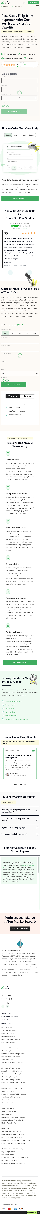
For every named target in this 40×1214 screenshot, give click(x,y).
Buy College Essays (8, 1152)
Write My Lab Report (8, 1031)
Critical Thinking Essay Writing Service (14, 1157)
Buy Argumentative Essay (10, 1057)
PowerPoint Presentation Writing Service (15, 1140)
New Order (33, 2)
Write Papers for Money (9, 1111)
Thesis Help (5, 1100)
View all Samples (20, 784)
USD (5, 333)
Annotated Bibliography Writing (12, 1062)
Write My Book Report (9, 1091)
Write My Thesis (7, 1059)
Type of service (5, 337)
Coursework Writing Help (13, 701)
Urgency (3, 361)
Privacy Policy (6, 1023)
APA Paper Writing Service (10, 1068)
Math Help (5, 1129)
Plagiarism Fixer (6, 1114)
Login (23, 2)
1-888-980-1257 (18, 6)
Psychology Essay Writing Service (16, 719)
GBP (20, 333)
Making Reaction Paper (9, 1123)
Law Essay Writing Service (10, 1080)
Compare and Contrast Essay (12, 1149)
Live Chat (6, 6)
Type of (5, 345)
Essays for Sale (10, 712)
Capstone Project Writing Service (13, 1074)
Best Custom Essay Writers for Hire (14, 1163)
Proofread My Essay (8, 1036)
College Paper (10, 705)
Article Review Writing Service (12, 1071)
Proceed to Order (14, 111)
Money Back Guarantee (9, 1016)
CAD (34, 333)
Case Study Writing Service (11, 1077)
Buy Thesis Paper (7, 1155)
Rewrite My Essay (7, 1033)
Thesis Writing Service (9, 1103)
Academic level (6, 353)
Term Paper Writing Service (11, 1097)
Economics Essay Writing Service (13, 1054)
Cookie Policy (6, 1020)
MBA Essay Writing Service (10, 1039)
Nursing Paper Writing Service (11, 1088)
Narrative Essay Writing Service (12, 1134)
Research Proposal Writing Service (13, 1094)
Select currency (6, 329)
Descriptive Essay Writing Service (13, 1143)
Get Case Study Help (20, 929)
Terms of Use (6, 1013)
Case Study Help (7, 1051)
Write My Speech (7, 1108)
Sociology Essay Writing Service (12, 1131)
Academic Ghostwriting (9, 1048)
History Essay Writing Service (11, 1137)
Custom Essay (9, 708)
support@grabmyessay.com (11, 1003)
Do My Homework (11, 716)
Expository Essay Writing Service (12, 1120)
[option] (20, 171)
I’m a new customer (13, 325)
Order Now (32, 1212)
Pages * (3, 369)
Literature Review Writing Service (13, 1083)
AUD (27, 333)
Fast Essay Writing (8, 1042)
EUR (13, 333)
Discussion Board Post (9, 1160)
